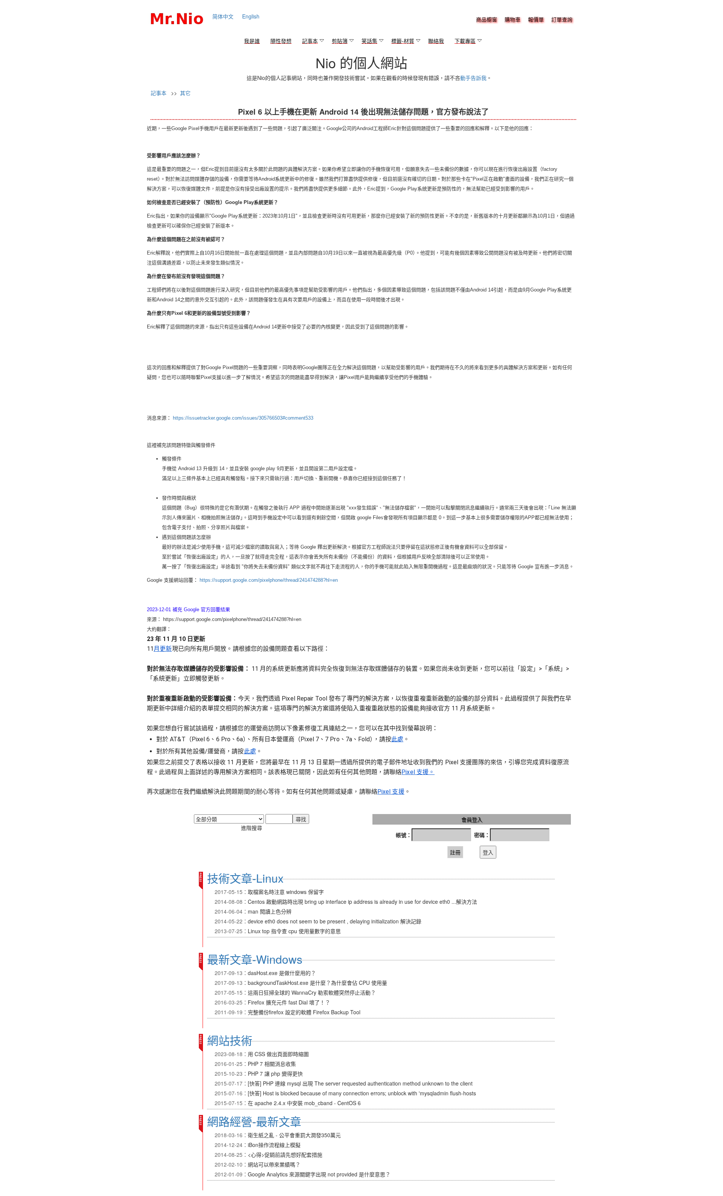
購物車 (512, 20)
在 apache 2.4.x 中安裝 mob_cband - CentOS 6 (304, 1103)
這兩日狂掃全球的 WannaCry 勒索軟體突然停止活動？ (312, 992)
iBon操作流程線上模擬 (274, 1144)
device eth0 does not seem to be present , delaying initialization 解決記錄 (334, 921)
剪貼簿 (340, 41)
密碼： (482, 835)
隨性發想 (280, 41)
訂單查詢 (561, 20)
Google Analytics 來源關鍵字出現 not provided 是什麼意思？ (319, 1174)
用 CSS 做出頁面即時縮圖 (278, 1054)
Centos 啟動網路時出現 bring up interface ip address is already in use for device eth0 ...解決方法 (362, 901)
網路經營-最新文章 (254, 1121)
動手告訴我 (473, 77)
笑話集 (369, 41)
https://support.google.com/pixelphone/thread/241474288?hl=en (269, 580)
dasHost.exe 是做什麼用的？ (282, 973)
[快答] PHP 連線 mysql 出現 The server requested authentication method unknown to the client (360, 1083)
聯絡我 (436, 41)
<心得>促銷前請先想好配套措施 (285, 1154)
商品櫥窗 (486, 20)
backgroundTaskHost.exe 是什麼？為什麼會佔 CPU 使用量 (317, 982)
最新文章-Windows (254, 959)
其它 (185, 93)
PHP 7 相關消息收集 (272, 1063)
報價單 (536, 20)
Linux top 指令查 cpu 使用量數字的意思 (294, 931)
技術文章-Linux (245, 878)
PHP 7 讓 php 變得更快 (275, 1073)
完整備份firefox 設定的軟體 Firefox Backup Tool (304, 1012)
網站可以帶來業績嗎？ (274, 1164)
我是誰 (252, 41)
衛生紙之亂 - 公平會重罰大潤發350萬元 (294, 1135)
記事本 (310, 41)
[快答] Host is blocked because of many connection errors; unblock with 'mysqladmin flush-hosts (362, 1093)
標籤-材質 (402, 41)
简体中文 (222, 16)
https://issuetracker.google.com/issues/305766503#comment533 (243, 418)
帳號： (404, 835)
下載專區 (465, 41)
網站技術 (229, 1040)
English (250, 16)
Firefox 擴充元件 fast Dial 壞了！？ (289, 1002)
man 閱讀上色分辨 (269, 911)
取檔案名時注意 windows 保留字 (286, 891)
